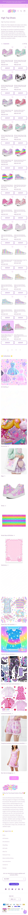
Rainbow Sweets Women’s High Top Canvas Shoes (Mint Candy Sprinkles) (20, 136)
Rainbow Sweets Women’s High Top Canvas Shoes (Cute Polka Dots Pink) (7, 61)
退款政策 (23, 909)
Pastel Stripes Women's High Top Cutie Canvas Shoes (20, 260)
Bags (2, 476)
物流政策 (17, 912)
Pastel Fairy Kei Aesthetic (8, 624)
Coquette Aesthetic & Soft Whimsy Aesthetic (13, 743)
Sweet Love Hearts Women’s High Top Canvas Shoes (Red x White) (20, 211)
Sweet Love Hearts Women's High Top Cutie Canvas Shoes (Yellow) (20, 286)
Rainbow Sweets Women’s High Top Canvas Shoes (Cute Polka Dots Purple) (7, 86)
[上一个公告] (2, 5)
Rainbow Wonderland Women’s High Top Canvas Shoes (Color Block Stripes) (7, 186)
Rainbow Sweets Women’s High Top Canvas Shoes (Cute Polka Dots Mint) (20, 61)
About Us (5, 851)
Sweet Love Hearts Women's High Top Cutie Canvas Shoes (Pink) (7, 286)
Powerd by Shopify (16, 909)
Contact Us (5, 864)
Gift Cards (5, 848)
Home (4, 835)
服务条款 (12, 912)
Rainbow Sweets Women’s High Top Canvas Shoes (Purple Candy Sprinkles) (7, 161)
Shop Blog (5, 845)
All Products (5, 838)
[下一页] (20, 350)
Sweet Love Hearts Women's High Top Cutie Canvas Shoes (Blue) (7, 311)
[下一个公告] (25, 5)
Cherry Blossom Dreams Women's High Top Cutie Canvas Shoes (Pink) (20, 336)
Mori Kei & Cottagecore (7, 773)
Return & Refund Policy (8, 858)
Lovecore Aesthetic (6, 713)
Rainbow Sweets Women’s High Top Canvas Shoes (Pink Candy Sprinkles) (7, 136)
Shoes (2, 505)
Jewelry (3, 418)
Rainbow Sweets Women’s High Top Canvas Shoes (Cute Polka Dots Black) (20, 86)
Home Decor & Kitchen (7, 535)
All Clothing (4, 387)
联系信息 (22, 912)
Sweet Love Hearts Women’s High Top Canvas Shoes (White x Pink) (7, 236)
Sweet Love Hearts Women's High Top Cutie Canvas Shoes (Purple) (20, 311)
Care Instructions (7, 861)
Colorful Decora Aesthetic (8, 654)
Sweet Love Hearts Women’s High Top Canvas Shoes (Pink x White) (20, 236)
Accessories (4, 446)
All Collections (6, 841)
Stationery (4, 565)
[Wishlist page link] (18, 11)
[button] (3, 11)
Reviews (4, 868)
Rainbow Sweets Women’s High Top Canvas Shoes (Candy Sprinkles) (7, 111)
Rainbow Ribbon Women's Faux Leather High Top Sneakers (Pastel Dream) (7, 336)
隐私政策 (7, 912)
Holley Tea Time (9, 909)
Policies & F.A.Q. (6, 854)
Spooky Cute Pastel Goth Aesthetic (10, 684)
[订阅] (23, 879)
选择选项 (7, 68)
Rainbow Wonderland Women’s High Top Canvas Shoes (20, 161)
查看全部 (14, 778)
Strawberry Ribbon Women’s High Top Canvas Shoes (19, 111)
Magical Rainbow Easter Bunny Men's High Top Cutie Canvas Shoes (20, 186)
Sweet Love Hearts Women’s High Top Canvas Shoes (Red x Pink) (7, 211)
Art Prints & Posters (6, 596)
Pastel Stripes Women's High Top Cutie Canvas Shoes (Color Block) (7, 261)
